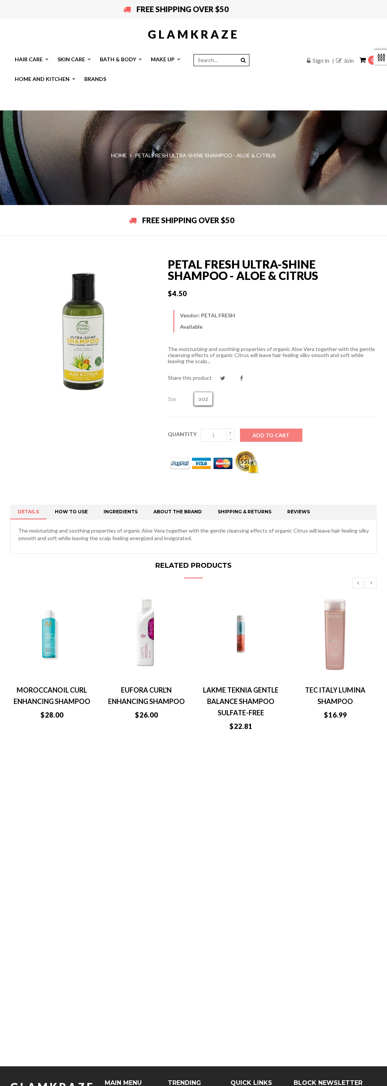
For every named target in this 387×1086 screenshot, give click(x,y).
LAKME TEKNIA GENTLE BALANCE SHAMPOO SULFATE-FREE (241, 701)
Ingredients (121, 511)
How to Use (71, 511)
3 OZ (203, 399)
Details (28, 511)
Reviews (298, 511)
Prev (358, 583)
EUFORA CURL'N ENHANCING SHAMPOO (146, 695)
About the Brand (177, 511)
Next (371, 583)
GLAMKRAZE (193, 34)
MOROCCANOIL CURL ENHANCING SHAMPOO (52, 695)
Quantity (182, 434)
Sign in (321, 60)
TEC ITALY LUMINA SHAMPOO (335, 695)
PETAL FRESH (218, 315)
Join (349, 60)
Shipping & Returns (244, 511)
